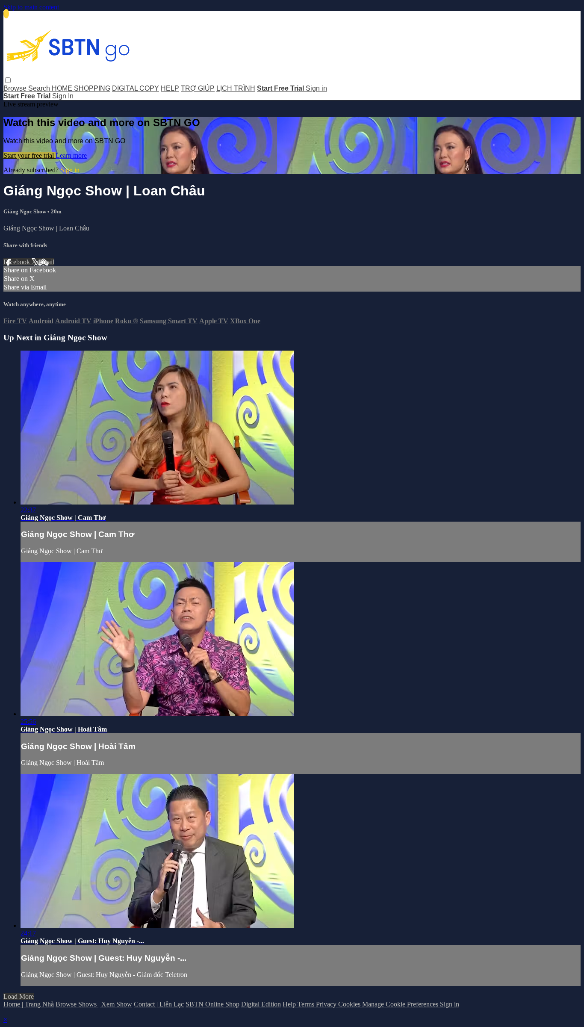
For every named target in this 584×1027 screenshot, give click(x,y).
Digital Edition (261, 1004)
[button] (8, 80)
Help (290, 1004)
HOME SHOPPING (81, 88)
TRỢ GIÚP (198, 88)
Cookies (350, 1004)
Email (46, 262)
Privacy (327, 1004)
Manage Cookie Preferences (401, 1004)
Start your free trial (29, 155)
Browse (15, 88)
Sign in (316, 88)
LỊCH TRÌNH (235, 88)
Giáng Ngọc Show (25, 211)
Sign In (63, 96)
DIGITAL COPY (135, 88)
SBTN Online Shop (212, 1004)
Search (40, 88)
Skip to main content (31, 7)
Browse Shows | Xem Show (94, 1004)
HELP (170, 88)
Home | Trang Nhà (28, 1004)
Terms (307, 1004)
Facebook (17, 262)
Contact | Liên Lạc (159, 1004)
